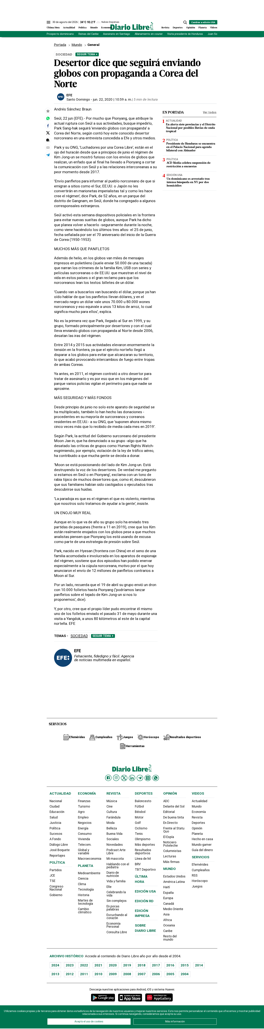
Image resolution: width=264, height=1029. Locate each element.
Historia (83, 895)
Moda (110, 823)
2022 (84, 965)
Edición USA (174, 175)
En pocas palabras (112, 908)
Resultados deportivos (143, 851)
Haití (166, 887)
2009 (113, 974)
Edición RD (144, 901)
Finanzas (84, 801)
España (168, 893)
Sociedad (79, 636)
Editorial (169, 812)
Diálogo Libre (59, 844)
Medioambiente (89, 873)
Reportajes (57, 855)
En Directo (170, 823)
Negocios (85, 823)
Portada (60, 45)
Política (82, 28)
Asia (166, 914)
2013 (55, 974)
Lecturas (169, 856)
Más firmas (171, 862)
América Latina (174, 882)
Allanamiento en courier (149, 34)
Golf (138, 823)
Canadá (168, 903)
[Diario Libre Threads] (148, 778)
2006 (156, 974)
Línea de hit (143, 858)
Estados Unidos (174, 876)
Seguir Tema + (87, 54)
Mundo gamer (202, 844)
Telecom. (84, 844)
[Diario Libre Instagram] (116, 778)
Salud (54, 817)
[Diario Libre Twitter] (124, 778)
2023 (70, 965)
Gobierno (56, 895)
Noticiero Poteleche (170, 844)
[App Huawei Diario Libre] (158, 997)
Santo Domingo (78, 99)
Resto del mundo (170, 937)
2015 (185, 965)
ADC (166, 801)
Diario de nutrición (112, 874)
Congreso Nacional (56, 888)
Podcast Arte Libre (116, 851)
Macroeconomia (89, 858)
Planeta (202, 28)
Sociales (112, 839)
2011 (84, 974)
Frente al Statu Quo (173, 830)
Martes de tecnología (85, 902)
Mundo (94, 28)
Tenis (139, 834)
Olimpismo (142, 839)
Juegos (197, 886)
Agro (81, 812)
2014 (199, 965)
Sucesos (56, 834)
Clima (82, 884)
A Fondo (55, 839)
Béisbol (140, 812)
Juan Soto (214, 34)
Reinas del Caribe (88, 34)
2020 (113, 965)
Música (111, 801)
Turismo (84, 806)
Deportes (178, 28)
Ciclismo (141, 828)
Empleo (83, 817)
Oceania (169, 925)
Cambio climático (84, 910)
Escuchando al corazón (116, 916)
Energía (83, 828)
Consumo (85, 834)
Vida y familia (116, 881)
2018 (141, 965)
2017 (156, 965)
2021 (98, 965)
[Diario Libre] (132, 26)
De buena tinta (173, 817)
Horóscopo (200, 881)
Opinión (190, 28)
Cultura (111, 812)
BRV (138, 864)
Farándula (113, 817)
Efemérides (200, 864)
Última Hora (53, 28)
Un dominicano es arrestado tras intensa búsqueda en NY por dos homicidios (188, 182)
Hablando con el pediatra (117, 865)
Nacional (56, 801)
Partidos (56, 870)
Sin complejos (116, 901)
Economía (106, 28)
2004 (185, 974)
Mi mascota (115, 858)
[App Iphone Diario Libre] (130, 997)
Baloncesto (143, 801)
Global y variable (83, 851)
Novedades (114, 844)
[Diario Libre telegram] (140, 778)
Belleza (111, 828)
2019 (127, 965)
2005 (170, 974)
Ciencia (83, 878)
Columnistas (172, 851)
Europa (168, 898)
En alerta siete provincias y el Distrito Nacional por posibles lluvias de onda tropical (190, 128)
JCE (52, 875)
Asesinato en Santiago (116, 34)
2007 (141, 974)
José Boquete (60, 850)
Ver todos (209, 112)
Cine (109, 806)
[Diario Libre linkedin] (132, 778)
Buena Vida (114, 834)
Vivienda (84, 839)
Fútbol (139, 806)
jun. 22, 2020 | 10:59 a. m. (112, 99)
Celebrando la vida (116, 893)
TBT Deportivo (145, 869)
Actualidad (69, 28)
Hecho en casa (202, 839)
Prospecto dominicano (60, 34)
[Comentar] (48, 140)
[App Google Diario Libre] (103, 997)
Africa (167, 920)
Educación (57, 812)
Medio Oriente (173, 909)
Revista (165, 28)
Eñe (109, 887)
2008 (127, 974)
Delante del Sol (173, 806)
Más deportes (145, 844)
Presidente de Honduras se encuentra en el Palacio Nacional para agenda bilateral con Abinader (190, 147)
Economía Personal (113, 925)
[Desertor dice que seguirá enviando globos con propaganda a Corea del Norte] (48, 118)
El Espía (168, 837)
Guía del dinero (202, 850)
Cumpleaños (201, 870)
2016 (170, 965)
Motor (139, 817)
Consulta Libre (116, 932)
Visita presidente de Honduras (185, 34)
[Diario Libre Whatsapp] (155, 778)
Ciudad (54, 806)
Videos (213, 28)
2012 (70, 974)
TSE (52, 881)
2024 (55, 965)
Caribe (167, 931)
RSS (195, 875)
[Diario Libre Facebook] (108, 778)
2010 (98, 974)
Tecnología (86, 889)
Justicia (55, 823)
